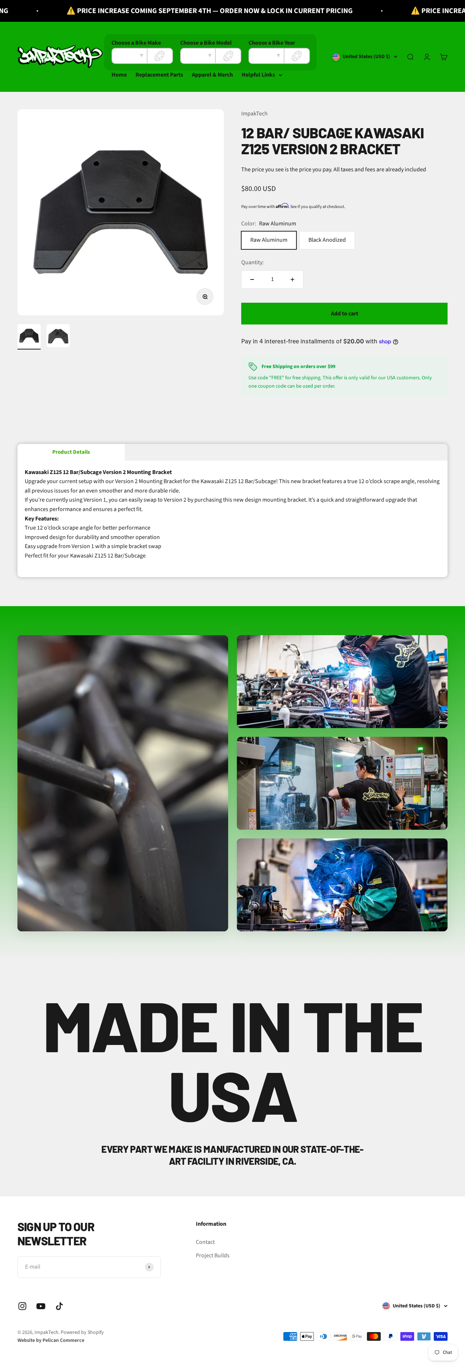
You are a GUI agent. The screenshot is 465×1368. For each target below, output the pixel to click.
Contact (205, 1242)
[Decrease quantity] (252, 279)
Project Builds (213, 1255)
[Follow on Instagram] (22, 1306)
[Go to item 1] (29, 337)
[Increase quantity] (292, 279)
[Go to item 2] (58, 337)
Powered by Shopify (82, 1332)
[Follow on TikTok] (59, 1306)
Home (119, 75)
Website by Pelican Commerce (50, 1340)
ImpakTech (254, 114)
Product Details (71, 452)
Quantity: (252, 262)
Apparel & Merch (212, 75)
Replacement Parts (159, 75)
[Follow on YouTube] (41, 1306)
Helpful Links (258, 75)
